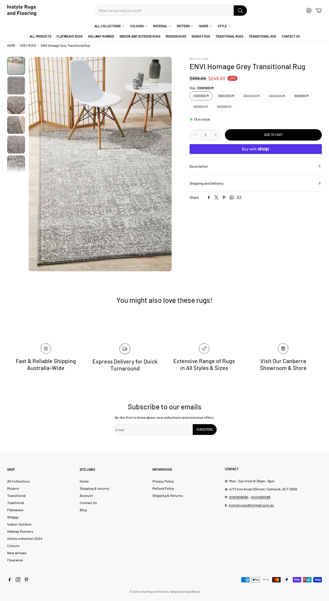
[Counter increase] (216, 135)
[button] (171, 10)
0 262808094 (238, 497)
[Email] (239, 197)
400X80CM (200, 107)
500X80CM (224, 107)
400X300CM (277, 96)
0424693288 (260, 497)
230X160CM (201, 96)
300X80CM (301, 96)
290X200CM (226, 96)
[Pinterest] (224, 197)
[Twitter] (216, 197)
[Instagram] (18, 579)
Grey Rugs (28, 45)
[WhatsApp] (232, 197)
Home (11, 45)
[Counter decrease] (195, 135)
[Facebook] (209, 197)
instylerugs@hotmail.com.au (251, 505)
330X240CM (251, 96)
